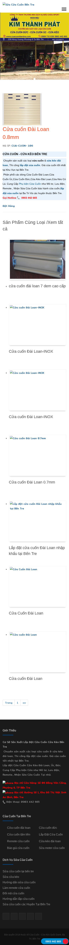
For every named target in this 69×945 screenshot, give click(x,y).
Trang (8, 703)
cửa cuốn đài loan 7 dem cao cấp (37, 286)
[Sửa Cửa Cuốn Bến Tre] (18, 4)
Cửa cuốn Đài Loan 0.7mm (32, 482)
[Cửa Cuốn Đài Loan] (37, 586)
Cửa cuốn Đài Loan (25, 678)
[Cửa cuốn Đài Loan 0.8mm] (22, 109)
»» (24, 703)
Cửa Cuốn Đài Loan (26, 613)
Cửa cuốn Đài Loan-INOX (31, 351)
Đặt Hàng (9, 206)
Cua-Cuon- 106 (22, 146)
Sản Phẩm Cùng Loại (24, 222)
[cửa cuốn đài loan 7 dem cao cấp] (37, 259)
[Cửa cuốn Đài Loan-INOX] (37, 324)
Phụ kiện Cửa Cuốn (30, 183)
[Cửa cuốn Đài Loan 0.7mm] (37, 455)
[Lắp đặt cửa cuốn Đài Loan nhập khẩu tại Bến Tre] (37, 521)
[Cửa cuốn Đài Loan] (37, 651)
